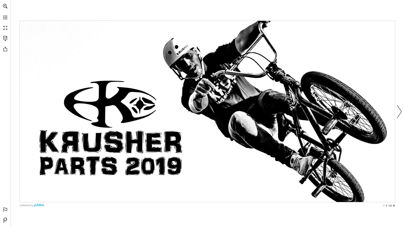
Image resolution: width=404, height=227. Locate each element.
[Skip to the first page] (384, 206)
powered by (26, 205)
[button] (5, 6)
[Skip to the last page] (394, 206)
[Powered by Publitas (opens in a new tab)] (5, 220)
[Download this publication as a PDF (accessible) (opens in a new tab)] (5, 38)
